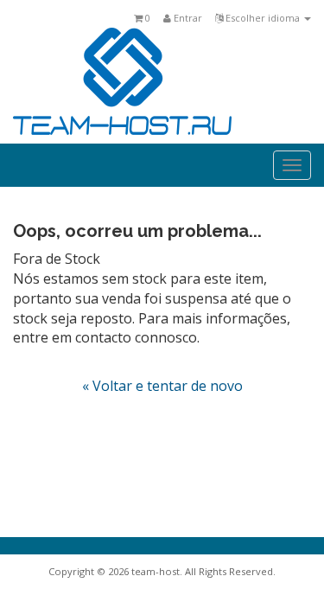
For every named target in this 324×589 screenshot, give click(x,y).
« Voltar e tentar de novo (162, 385)
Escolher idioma (262, 17)
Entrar (186, 17)
